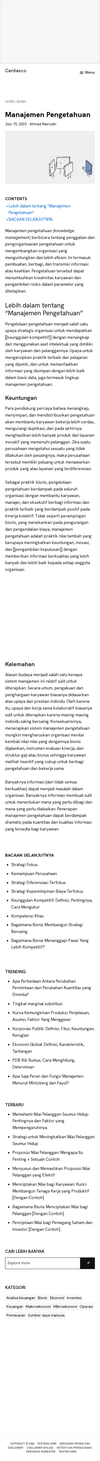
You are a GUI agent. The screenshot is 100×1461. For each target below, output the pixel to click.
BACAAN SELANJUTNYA (30, 219)
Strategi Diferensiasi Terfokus (38, 882)
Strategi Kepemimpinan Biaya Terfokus (47, 891)
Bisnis (42, 1297)
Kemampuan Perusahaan (34, 873)
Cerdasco (15, 70)
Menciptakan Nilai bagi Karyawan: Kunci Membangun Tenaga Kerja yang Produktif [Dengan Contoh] (50, 1191)
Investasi (74, 1297)
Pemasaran (15, 1315)
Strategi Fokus (24, 864)
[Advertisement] (50, 32)
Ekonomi (57, 1297)
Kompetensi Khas (27, 916)
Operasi (86, 1306)
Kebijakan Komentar (40, 1451)
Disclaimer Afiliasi (40, 1447)
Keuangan (14, 1306)
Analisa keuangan (20, 1297)
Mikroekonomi (65, 1306)
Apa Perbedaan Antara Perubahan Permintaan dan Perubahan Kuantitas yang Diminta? (51, 988)
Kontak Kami (67, 1451)
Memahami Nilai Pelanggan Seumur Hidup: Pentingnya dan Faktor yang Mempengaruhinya (50, 1121)
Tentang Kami (47, 1443)
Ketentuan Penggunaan (74, 1447)
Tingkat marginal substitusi (37, 1003)
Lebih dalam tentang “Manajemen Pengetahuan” (39, 209)
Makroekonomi (38, 1306)
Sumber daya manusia (46, 1315)
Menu (90, 72)
